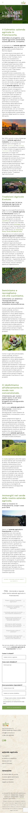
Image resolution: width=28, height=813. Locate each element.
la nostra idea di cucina (10, 774)
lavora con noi (7, 761)
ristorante (5, 151)
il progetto (5, 756)
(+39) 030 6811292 (8, 735)
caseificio (10, 145)
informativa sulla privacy (11, 700)
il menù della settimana (10, 777)
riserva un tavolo (7, 779)
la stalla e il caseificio (9, 758)
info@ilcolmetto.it (8, 733)
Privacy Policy (21, 798)
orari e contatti (7, 763)
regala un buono (8, 782)
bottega (21, 145)
